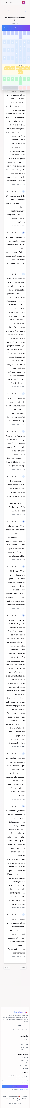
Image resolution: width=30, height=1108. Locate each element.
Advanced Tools (23, 1047)
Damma (26, 68)
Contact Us (25, 1063)
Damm (20, 88)
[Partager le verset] (8, 191)
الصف (7, 968)
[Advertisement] (15, 987)
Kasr (25, 88)
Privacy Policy (24, 1065)
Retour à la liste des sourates (16, 11)
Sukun (22, 68)
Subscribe (15, 1086)
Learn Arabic (24, 1042)
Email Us (25, 1068)
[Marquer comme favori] (12, 191)
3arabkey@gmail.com (20, 1025)
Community (24, 1060)
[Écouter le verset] (16, 191)
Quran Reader (24, 1044)
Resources (25, 1057)
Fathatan (13, 68)
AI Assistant (24, 1050)
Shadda (18, 68)
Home (26, 1039)
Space (10, 88)
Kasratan (20, 72)
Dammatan (7, 68)
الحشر (22, 968)
